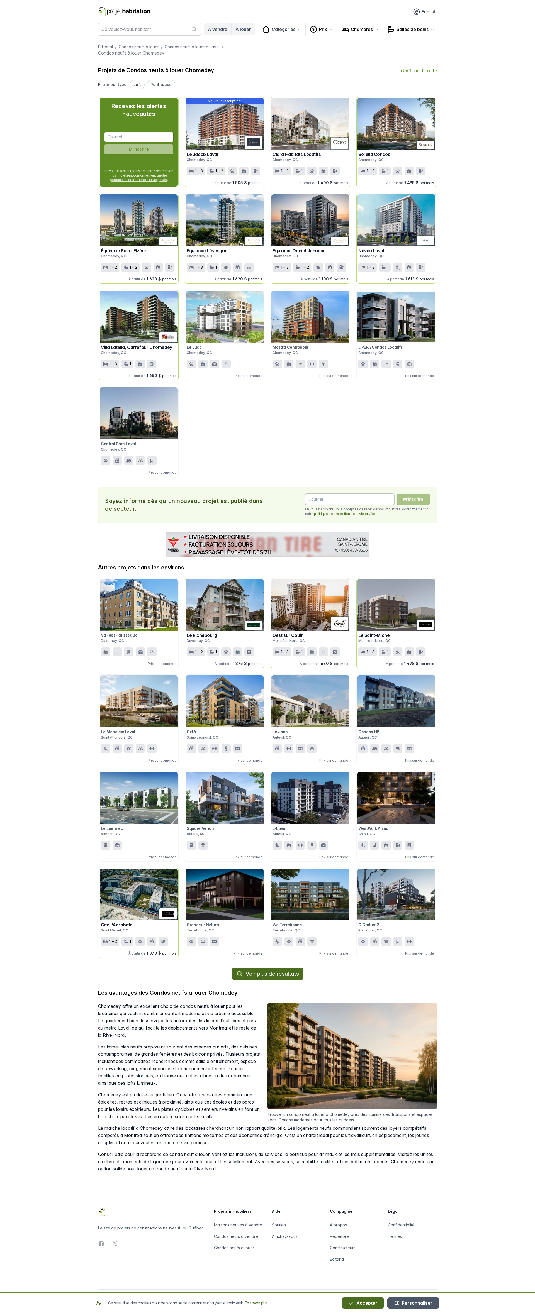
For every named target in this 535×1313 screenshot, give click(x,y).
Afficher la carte (421, 70)
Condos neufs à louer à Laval (192, 46)
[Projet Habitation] (124, 12)
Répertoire (340, 1236)
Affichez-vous (285, 1236)
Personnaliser (416, 1303)
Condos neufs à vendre (236, 1236)
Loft (137, 84)
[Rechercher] (194, 29)
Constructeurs (343, 1247)
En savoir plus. (257, 1302)
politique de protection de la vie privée (138, 180)
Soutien (279, 1224)
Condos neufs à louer (139, 46)
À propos (338, 1224)
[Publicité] (267, 544)
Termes (395, 1236)
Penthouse (161, 84)
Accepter (366, 1303)
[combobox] (149, 29)
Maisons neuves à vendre (238, 1224)
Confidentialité (401, 1224)
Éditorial (105, 46)
